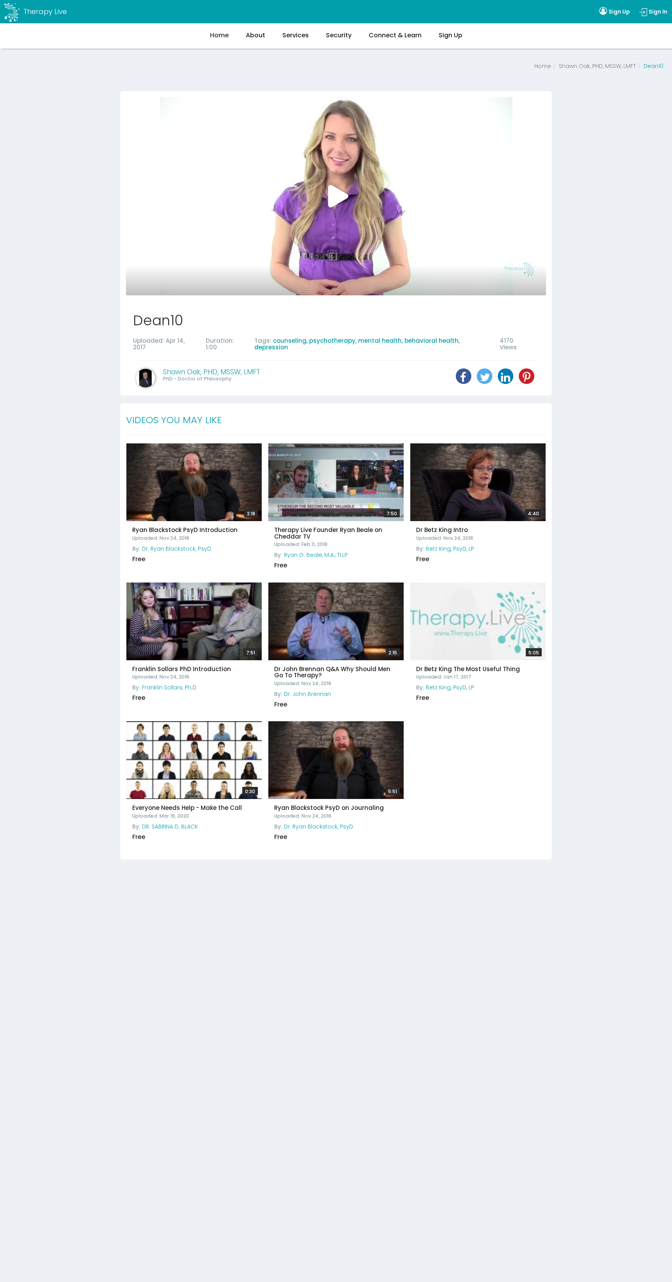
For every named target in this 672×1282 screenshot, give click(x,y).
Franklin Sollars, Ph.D (169, 687)
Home (542, 66)
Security (339, 35)
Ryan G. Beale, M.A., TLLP (316, 555)
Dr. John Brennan (307, 694)
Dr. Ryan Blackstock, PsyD (176, 549)
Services (295, 35)
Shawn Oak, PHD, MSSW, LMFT (597, 66)
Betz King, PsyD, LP (450, 549)
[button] (463, 376)
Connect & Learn (395, 35)
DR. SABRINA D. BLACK (170, 826)
